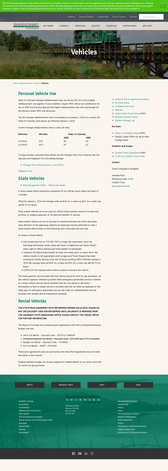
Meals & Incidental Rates (127, 133)
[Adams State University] (26, 26)
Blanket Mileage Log (125, 120)
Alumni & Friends (119, 17)
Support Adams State (126, 429)
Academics (64, 26)
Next (84, 68)
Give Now (133, 17)
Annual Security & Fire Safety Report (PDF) (35, 420)
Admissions (80, 26)
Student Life (111, 26)
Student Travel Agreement (127, 152)
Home (15, 83)
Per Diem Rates (122, 102)
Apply (30, 385)
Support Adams (130, 26)
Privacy (120, 423)
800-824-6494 (70, 411)
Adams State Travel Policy (127, 113)
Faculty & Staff (103, 17)
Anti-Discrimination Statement (31, 417)
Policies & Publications (127, 417)
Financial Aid (123, 404)
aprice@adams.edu (121, 186)
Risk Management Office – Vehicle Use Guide (44, 185)
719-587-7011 (70, 413)
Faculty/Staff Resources (127, 401)
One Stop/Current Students (129, 413)
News (120, 410)
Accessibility (24, 404)
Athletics (95, 26)
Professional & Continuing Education (132, 426)
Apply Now (147, 26)
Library (120, 407)
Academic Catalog (26, 401)
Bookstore (23, 423)
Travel (36, 83)
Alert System (24, 413)
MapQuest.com (25, 171)
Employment (24, 432)
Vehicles (119, 109)
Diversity (22, 429)
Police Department (125, 420)
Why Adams (48, 26)
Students (71, 17)
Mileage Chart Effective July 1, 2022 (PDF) (43, 165)
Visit (102, 385)
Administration (26, 83)
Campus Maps (24, 426)
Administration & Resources (30, 410)
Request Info (66, 385)
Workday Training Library (126, 116)
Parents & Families (86, 17)
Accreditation (24, 407)
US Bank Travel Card (124, 106)
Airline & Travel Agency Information (132, 99)
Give (138, 385)
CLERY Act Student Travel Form (130, 156)
